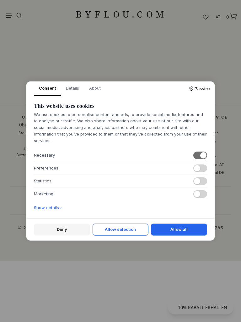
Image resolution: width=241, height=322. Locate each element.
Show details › (48, 207)
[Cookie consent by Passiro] (200, 88)
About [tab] (95, 88)
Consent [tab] (47, 88)
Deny (62, 229)
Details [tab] (72, 88)
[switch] (200, 155)
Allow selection (120, 229)
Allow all (179, 229)
